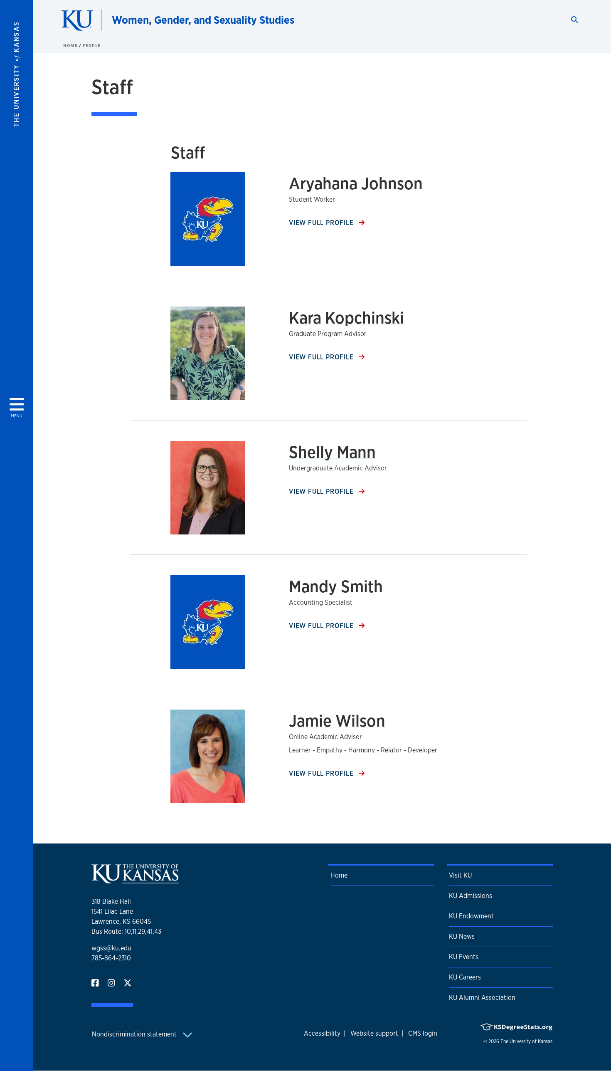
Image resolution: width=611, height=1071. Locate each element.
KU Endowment (471, 916)
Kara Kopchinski (346, 318)
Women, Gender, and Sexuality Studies (203, 19)
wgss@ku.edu (111, 948)
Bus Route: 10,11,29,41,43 (126, 931)
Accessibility (322, 1033)
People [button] (92, 45)
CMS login (422, 1033)
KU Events (463, 956)
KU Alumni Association (482, 997)
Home (71, 45)
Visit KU (460, 875)
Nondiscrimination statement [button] (135, 1034)
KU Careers (465, 977)
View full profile (322, 222)
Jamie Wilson (337, 721)
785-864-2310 (111, 958)
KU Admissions (470, 895)
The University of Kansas (526, 1041)
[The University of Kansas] (135, 880)
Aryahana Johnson (356, 183)
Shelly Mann (332, 452)
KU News (462, 936)
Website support (374, 1033)
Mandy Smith (336, 586)
